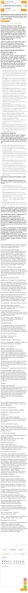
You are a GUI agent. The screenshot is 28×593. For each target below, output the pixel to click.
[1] (21, 561)
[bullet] (16, 561)
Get (24, 2)
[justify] (20, 563)
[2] (23, 561)
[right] (18, 563)
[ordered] (14, 561)
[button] (9, 563)
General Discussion (5, 21)
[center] (16, 563)
